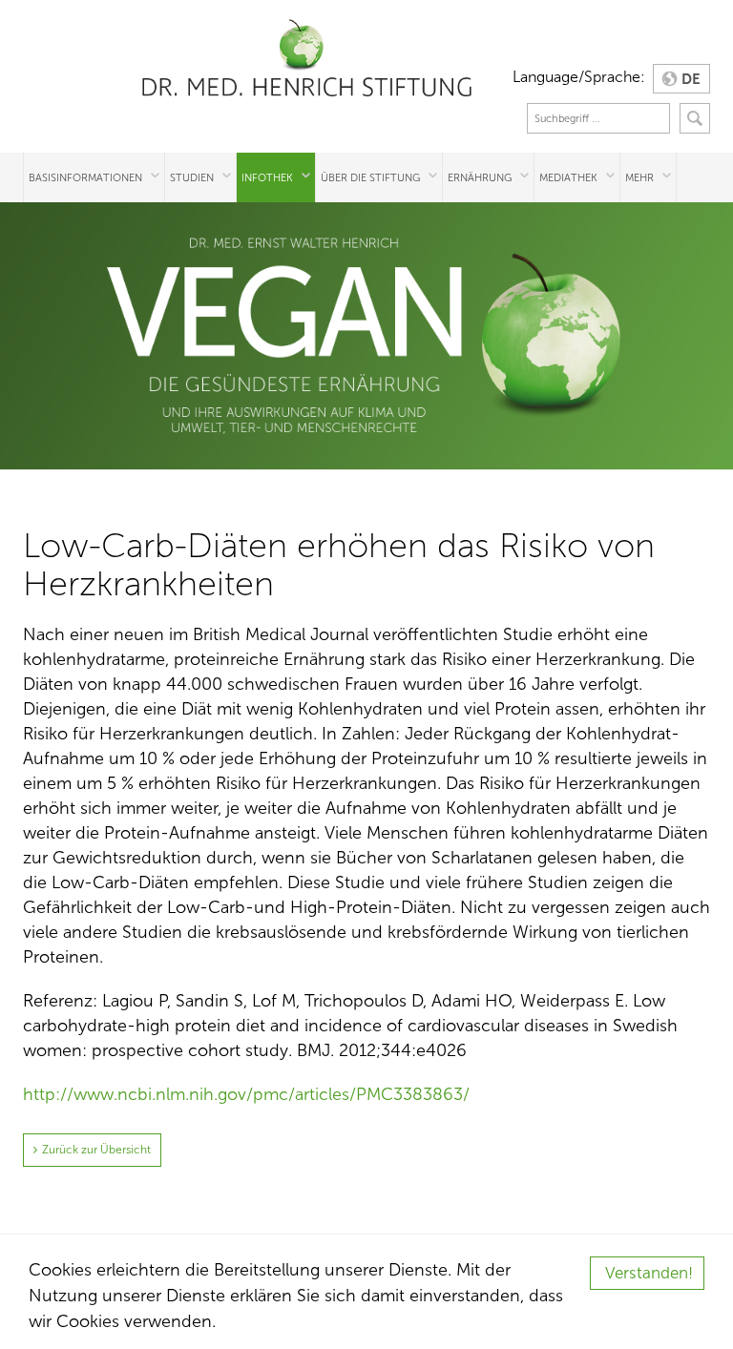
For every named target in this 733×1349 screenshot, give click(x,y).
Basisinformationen (85, 177)
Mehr (639, 177)
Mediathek (568, 177)
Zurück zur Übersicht (96, 1149)
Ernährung (480, 177)
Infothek (267, 177)
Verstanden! (649, 1273)
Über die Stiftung (370, 177)
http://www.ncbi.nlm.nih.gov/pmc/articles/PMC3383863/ (246, 1094)
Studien (192, 177)
